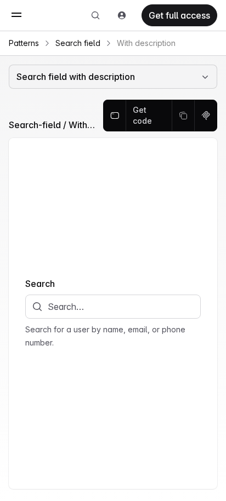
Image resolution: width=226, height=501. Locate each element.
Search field (77, 43)
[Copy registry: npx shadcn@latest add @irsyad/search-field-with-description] (206, 115)
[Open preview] (115, 115)
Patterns (24, 43)
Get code (142, 115)
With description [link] (146, 43)
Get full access (179, 15)
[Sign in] (122, 15)
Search (40, 283)
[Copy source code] (183, 115)
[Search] (95, 15)
